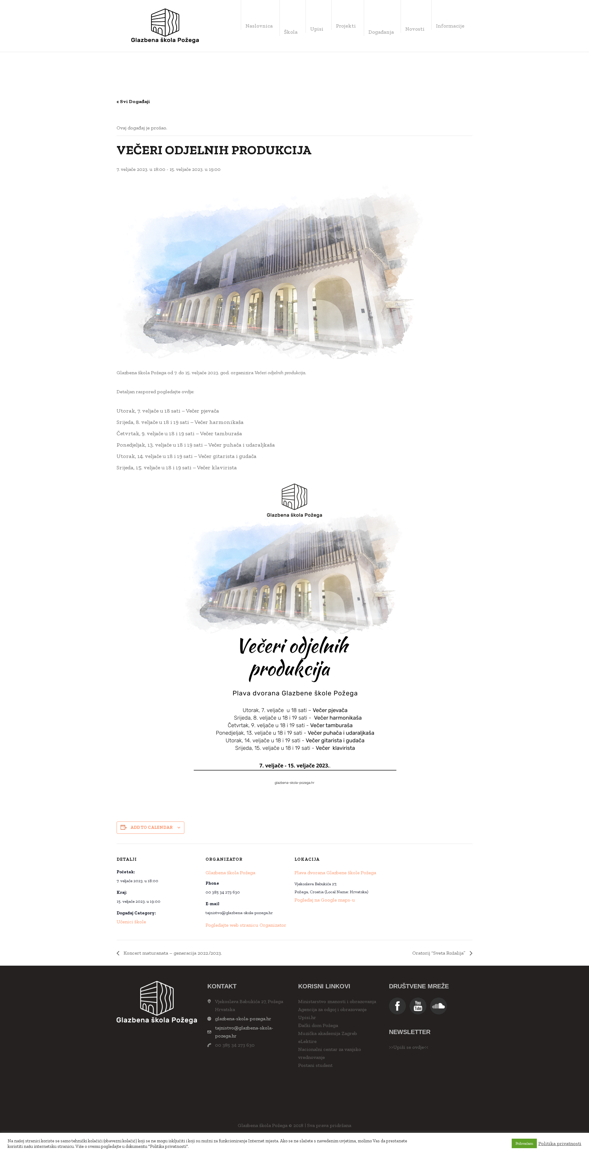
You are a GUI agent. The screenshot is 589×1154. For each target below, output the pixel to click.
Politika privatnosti (559, 1143)
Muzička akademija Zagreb (327, 1033)
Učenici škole (131, 922)
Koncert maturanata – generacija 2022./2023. (172, 953)
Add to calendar (151, 827)
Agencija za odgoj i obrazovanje (332, 1009)
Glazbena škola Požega (230, 872)
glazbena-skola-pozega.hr (243, 1018)
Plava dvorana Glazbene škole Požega (335, 872)
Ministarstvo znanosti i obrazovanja (337, 1001)
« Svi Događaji (133, 101)
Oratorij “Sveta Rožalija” (439, 953)
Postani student (315, 1065)
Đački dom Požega (318, 1025)
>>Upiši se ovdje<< (408, 1047)
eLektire (307, 1041)
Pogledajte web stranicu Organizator (246, 925)
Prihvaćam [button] (524, 1143)
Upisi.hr (307, 1017)
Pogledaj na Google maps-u (324, 900)
